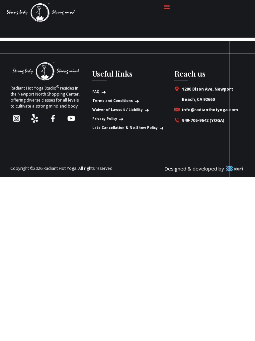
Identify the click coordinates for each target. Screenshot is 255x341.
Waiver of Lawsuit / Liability (117, 109)
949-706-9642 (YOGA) (203, 120)
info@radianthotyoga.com (210, 110)
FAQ (96, 91)
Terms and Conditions (112, 100)
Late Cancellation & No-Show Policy (125, 127)
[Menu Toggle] (166, 6)
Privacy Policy (104, 118)
